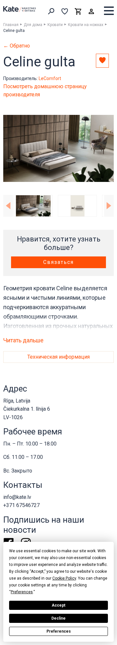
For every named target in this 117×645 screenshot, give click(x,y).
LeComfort (50, 78)
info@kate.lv (17, 497)
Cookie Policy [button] (64, 578)
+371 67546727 (21, 505)
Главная (11, 24)
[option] (58, 148)
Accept (58, 605)
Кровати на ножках (85, 24)
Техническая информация (58, 357)
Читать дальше (23, 340)
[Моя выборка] (64, 11)
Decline (58, 618)
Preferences (58, 631)
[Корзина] (78, 11)
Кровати (55, 24)
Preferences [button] (22, 592)
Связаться (58, 262)
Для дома (33, 24)
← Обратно (16, 45)
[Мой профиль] (91, 11)
